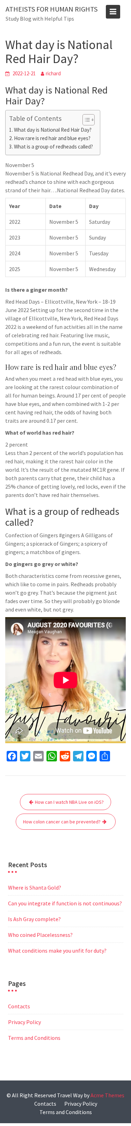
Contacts (19, 1006)
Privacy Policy (24, 1021)
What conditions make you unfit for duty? (57, 950)
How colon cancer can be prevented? (62, 821)
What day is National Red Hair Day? (53, 129)
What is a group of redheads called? (53, 146)
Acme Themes (107, 1095)
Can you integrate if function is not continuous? (65, 903)
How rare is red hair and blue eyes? (52, 138)
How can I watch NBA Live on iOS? (69, 802)
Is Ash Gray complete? (34, 919)
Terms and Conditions (34, 1037)
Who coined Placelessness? (40, 934)
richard (53, 73)
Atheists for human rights (51, 9)
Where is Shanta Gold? (34, 887)
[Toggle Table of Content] (85, 120)
